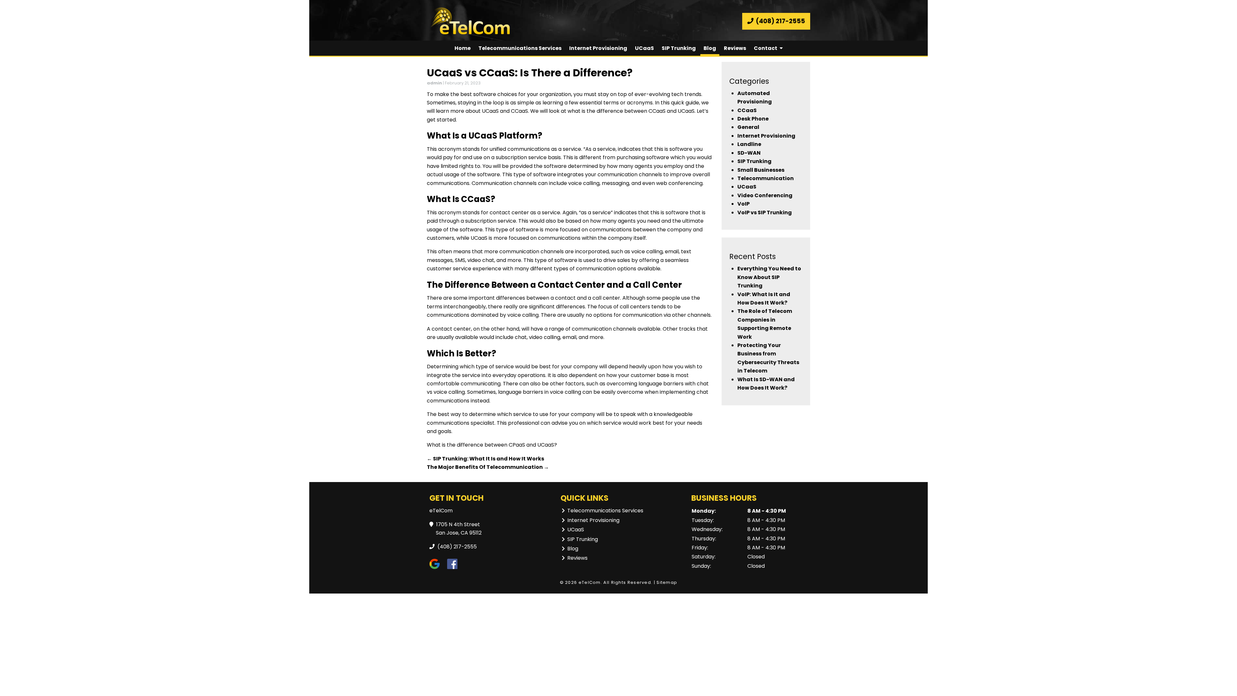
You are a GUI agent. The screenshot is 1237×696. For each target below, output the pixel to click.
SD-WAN (749, 153)
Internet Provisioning (598, 48)
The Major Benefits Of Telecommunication (488, 467)
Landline (749, 144)
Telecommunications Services (519, 48)
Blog (710, 48)
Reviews (735, 48)
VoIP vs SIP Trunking (764, 212)
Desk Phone (753, 118)
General (748, 127)
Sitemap (667, 582)
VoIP (743, 204)
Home (463, 48)
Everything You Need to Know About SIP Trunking (769, 277)
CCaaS (747, 110)
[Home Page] (520, 21)
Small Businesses (760, 170)
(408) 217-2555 (779, 21)
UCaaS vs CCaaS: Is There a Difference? (530, 72)
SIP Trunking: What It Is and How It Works (485, 458)
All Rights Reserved (627, 582)
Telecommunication (765, 178)
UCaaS (644, 48)
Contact (765, 48)
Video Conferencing (764, 195)
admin (434, 83)
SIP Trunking (679, 48)
